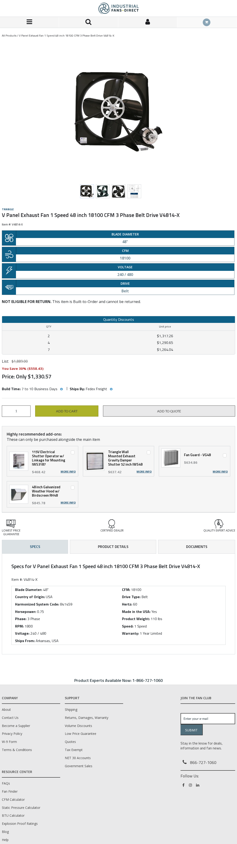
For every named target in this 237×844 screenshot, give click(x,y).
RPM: (19, 626)
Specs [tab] (35, 546)
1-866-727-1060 (147, 680)
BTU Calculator (13, 815)
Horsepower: (25, 611)
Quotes (70, 741)
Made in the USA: (136, 611)
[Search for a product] (88, 22)
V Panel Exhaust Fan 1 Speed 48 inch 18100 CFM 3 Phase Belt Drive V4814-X (66, 35)
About (6, 709)
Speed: (127, 626)
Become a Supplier (16, 725)
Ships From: (25, 640)
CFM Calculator (13, 799)
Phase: (20, 618)
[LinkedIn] (198, 785)
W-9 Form (9, 741)
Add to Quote (169, 411)
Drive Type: (131, 597)
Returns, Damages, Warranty (86, 717)
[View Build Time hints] (61, 389)
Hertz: (127, 604)
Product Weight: (136, 618)
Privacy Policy (12, 733)
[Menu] (29, 22)
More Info (68, 471)
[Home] (118, 8)
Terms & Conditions (17, 750)
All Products (9, 35)
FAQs (6, 783)
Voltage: (22, 633)
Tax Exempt (74, 750)
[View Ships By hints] (111, 389)
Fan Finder (10, 791)
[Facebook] (184, 785)
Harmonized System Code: (37, 604)
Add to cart (67, 411)
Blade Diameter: (28, 589)
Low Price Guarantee (80, 733)
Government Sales (78, 766)
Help (5, 840)
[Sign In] (147, 22)
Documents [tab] (196, 546)
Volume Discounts (78, 725)
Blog (5, 831)
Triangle (8, 209)
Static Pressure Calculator (21, 807)
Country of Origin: (30, 597)
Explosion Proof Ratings (20, 823)
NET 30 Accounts (78, 758)
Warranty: (130, 633)
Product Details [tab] (113, 546)
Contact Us (10, 717)
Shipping (71, 709)
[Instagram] (191, 785)
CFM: (126, 589)
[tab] (118, 604)
